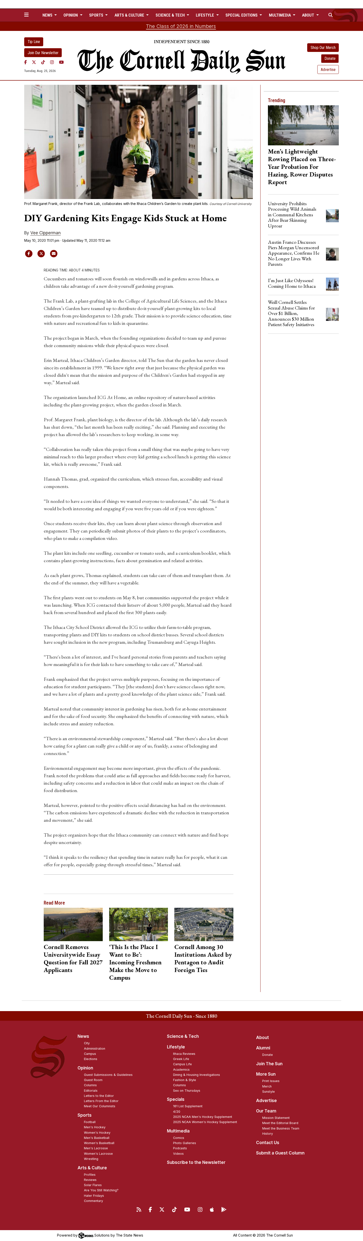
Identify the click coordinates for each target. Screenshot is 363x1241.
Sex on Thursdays (186, 1090)
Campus (90, 1054)
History (267, 1133)
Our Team (266, 1110)
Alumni (263, 1047)
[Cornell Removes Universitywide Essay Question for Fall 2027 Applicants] (73, 924)
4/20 (176, 1111)
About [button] (308, 15)
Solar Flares (93, 1185)
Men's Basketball (96, 1138)
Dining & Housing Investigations (196, 1075)
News (83, 1036)
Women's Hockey (97, 1132)
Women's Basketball (99, 1143)
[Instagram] (52, 62)
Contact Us (267, 1142)
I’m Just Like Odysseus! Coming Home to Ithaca (292, 283)
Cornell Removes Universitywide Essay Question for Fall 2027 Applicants (73, 958)
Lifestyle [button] (205, 15)
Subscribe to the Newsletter (196, 1162)
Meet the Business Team (280, 1128)
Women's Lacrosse (98, 1153)
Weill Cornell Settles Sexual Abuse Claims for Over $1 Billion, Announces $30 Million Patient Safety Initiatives (291, 313)
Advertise (328, 69)
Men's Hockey (94, 1127)
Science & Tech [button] (171, 15)
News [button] (47, 15)
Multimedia (178, 1131)
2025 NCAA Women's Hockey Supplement (205, 1122)
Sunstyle (268, 1091)
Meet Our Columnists (99, 1106)
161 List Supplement (187, 1106)
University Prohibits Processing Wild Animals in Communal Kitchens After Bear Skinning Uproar (292, 214)
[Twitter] (34, 62)
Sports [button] (96, 15)
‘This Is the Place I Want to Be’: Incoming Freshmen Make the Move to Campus (135, 962)
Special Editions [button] (242, 15)
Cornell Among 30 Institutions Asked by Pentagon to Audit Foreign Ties (203, 958)
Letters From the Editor (101, 1101)
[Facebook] (25, 62)
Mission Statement (276, 1118)
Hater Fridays (94, 1195)
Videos (178, 1153)
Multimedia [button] (280, 15)
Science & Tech (183, 1036)
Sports (85, 1115)
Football (90, 1122)
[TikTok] (43, 62)
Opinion (85, 1067)
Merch (267, 1086)
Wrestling (91, 1159)
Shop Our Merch (323, 47)
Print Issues (271, 1081)
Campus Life (182, 1064)
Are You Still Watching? (101, 1190)
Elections (90, 1059)
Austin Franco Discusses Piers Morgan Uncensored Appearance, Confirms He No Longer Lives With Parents (293, 253)
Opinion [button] (71, 15)
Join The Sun (269, 1063)
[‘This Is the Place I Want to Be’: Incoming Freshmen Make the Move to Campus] (138, 924)
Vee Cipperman (45, 232)
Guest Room (93, 1080)
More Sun (266, 1074)
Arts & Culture (92, 1167)
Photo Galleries (184, 1143)
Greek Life (181, 1059)
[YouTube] (61, 62)
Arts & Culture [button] (130, 15)
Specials (175, 1099)
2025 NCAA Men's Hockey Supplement (202, 1117)
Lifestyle (176, 1046)
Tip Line (34, 41)
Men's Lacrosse (96, 1148)
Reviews (90, 1180)
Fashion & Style (184, 1080)
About (262, 1037)
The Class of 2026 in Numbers (181, 26)
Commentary (93, 1201)
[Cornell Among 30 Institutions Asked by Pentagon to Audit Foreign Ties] (203, 924)
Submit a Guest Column (280, 1153)
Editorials (91, 1090)
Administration (94, 1048)
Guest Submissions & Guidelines (108, 1075)
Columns (90, 1085)
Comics (178, 1138)
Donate (330, 58)
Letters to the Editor (99, 1096)
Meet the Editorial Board (280, 1123)
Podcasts (180, 1148)
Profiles (90, 1174)
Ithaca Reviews (184, 1054)
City (87, 1043)
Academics (181, 1069)
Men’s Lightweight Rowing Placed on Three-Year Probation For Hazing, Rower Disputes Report (302, 166)
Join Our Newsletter (43, 52)
